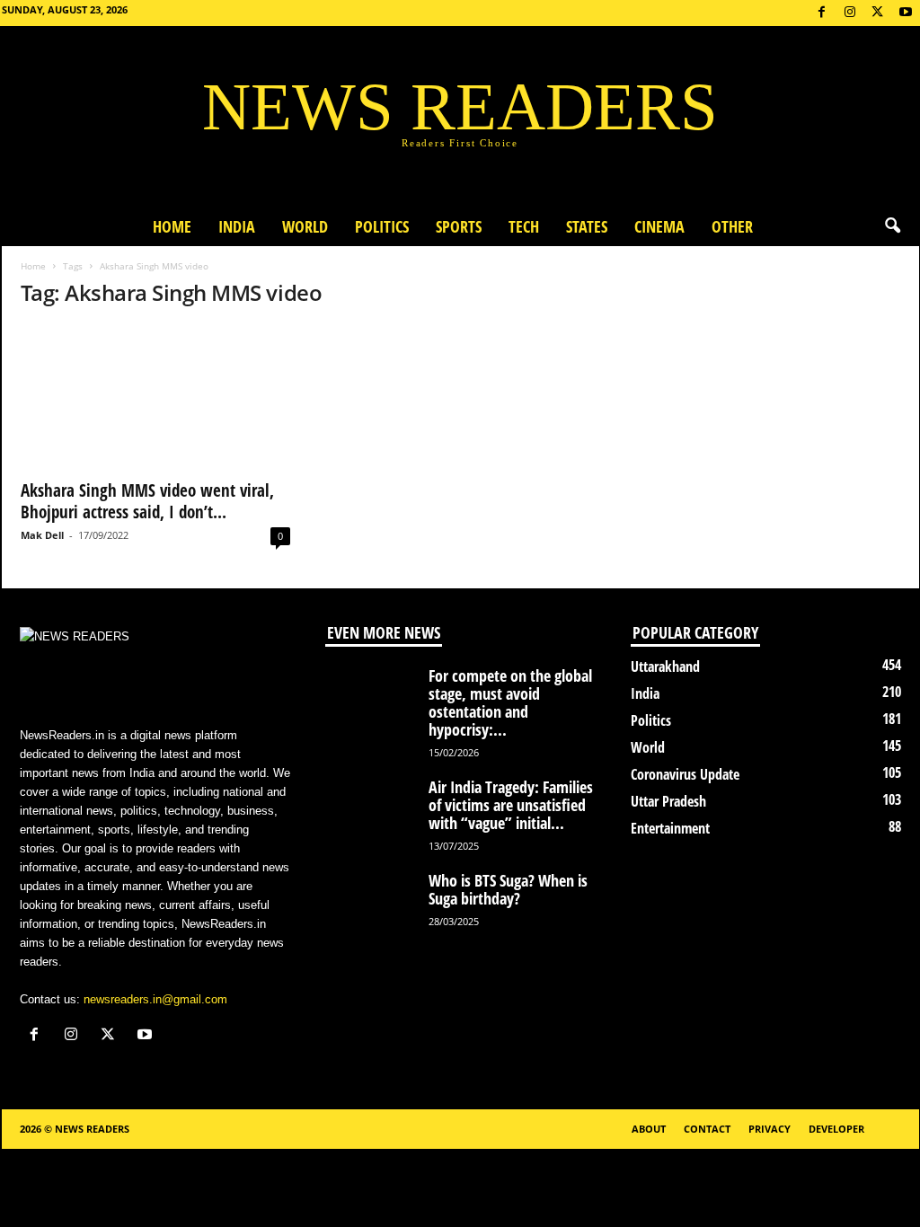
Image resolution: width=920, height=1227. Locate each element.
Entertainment (670, 828)
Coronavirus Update (685, 774)
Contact (707, 1128)
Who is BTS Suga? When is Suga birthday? (508, 889)
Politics (382, 226)
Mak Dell (42, 535)
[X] (878, 13)
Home (172, 226)
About (649, 1128)
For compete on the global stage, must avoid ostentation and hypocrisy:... (510, 702)
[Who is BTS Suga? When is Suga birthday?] (370, 905)
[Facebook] (822, 13)
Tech (524, 226)
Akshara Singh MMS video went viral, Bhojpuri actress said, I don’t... (147, 501)
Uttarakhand (665, 666)
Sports (459, 226)
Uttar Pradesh (668, 801)
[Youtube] (905, 13)
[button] (892, 226)
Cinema (659, 226)
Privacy (769, 1128)
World (305, 226)
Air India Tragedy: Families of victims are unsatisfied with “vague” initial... (511, 805)
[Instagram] (850, 13)
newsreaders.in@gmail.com (155, 999)
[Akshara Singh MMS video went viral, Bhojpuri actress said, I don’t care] (155, 397)
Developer (836, 1128)
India (236, 226)
